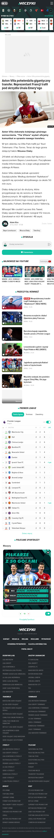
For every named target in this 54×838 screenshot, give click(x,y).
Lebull (5, 815)
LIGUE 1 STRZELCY (8, 778)
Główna (4, 76)
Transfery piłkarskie (36, 774)
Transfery (37, 230)
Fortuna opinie (8, 794)
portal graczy (27, 649)
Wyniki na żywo (7, 16)
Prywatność (46, 639)
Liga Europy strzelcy (10, 753)
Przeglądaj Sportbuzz (27, 619)
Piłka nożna (21, 76)
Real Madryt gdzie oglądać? (13, 805)
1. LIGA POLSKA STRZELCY (11, 781)
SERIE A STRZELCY (9, 770)
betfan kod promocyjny (37, 808)
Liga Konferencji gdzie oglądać (11, 732)
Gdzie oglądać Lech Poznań (13, 740)
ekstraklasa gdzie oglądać (13, 714)
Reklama (25, 639)
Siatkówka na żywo (35, 749)
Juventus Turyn (34, 692)
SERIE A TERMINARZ (34, 722)
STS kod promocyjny (36, 790)
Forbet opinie (8, 808)
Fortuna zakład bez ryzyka (38, 815)
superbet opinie (8, 797)
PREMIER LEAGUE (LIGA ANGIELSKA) (14, 674)
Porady (31, 767)
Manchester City (34, 685)
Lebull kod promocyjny (37, 819)
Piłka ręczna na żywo (36, 753)
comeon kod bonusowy (37, 822)
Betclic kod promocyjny (37, 797)
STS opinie (6, 790)
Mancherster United (35, 670)
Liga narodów (8, 692)
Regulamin (35, 639)
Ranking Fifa (32, 763)
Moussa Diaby (25, 230)
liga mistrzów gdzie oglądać (39, 781)
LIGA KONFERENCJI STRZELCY (12, 756)
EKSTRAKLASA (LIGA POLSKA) (12, 670)
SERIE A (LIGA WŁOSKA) (10, 681)
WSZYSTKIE (49, 16)
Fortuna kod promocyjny (37, 794)
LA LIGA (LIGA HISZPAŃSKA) (11, 677)
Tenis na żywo (33, 756)
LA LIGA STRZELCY (8, 767)
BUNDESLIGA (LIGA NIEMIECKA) (12, 685)
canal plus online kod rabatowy (11, 722)
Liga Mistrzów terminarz (37, 701)
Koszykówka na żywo (36, 760)
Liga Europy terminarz (36, 704)
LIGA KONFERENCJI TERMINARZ (38, 708)
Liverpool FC (33, 667)
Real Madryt (33, 663)
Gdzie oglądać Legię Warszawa (14, 736)
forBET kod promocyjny (12, 801)
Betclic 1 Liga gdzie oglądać (13, 727)
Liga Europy (7, 663)
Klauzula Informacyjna (37, 644)
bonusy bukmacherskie (11, 822)
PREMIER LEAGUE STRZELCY (12, 763)
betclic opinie (33, 801)
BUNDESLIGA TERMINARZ (36, 726)
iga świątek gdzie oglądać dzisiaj (12, 709)
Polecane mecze (34, 770)
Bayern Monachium (35, 674)
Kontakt (6, 639)
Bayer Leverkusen (9, 230)
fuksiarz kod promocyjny (12, 812)
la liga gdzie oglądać (10, 704)
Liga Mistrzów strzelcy (11, 749)
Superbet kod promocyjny (38, 805)
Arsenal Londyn (34, 677)
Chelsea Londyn (34, 681)
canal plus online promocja (13, 717)
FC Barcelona (33, 660)
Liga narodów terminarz (37, 733)
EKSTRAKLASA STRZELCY (11, 760)
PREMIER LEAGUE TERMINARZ (37, 715)
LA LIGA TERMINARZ (34, 719)
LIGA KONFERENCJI (9, 667)
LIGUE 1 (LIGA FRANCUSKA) (11, 688)
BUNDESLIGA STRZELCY (10, 774)
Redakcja (15, 639)
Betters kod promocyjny (12, 819)
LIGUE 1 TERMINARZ (34, 729)
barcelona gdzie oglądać (12, 701)
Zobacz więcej (27, 533)
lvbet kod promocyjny (36, 812)
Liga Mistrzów (8, 660)
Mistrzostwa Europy (36, 778)
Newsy (12, 76)
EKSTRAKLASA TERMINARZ (37, 711)
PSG (29, 688)
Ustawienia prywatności (16, 644)
